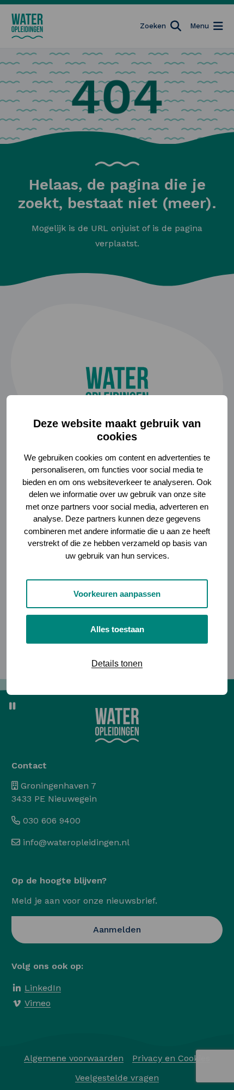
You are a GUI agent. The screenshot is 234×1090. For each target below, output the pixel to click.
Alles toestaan (117, 629)
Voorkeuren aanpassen (117, 593)
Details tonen (117, 663)
